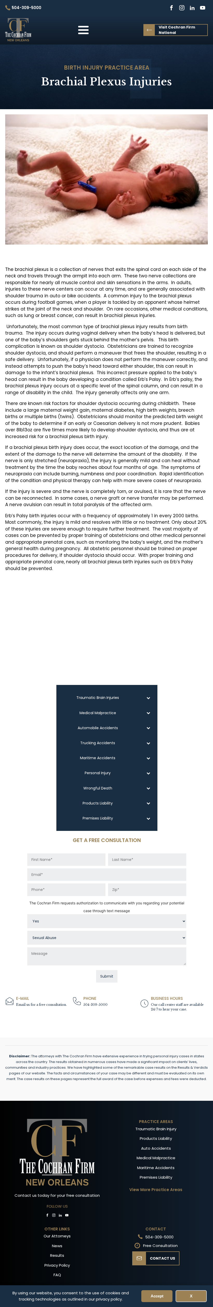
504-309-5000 (95, 1005)
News (57, 1246)
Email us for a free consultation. (41, 1005)
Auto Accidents (156, 1148)
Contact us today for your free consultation (57, 1195)
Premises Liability (156, 1177)
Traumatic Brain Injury (155, 1129)
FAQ (57, 1275)
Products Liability (156, 1138)
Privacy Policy (57, 1265)
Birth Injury (83, 68)
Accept (157, 1296)
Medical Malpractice (156, 1158)
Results (57, 1255)
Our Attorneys (57, 1236)
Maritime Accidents (156, 1167)
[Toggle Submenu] (148, 697)
